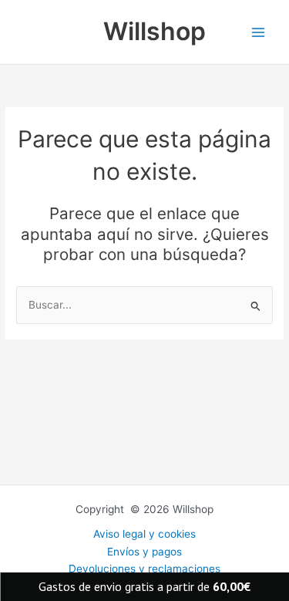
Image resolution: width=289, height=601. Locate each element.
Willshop (154, 31)
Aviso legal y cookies (144, 534)
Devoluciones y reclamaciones (144, 568)
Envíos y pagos (144, 551)
